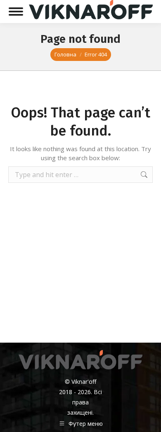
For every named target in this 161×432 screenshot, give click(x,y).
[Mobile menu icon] (16, 11)
